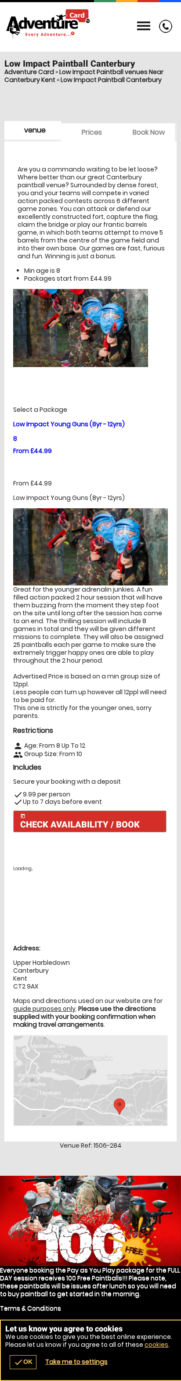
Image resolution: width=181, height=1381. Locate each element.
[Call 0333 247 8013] (163, 30)
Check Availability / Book (80, 822)
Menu (143, 26)
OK (23, 1362)
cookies (156, 1344)
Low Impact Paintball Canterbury (111, 79)
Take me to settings (76, 1361)
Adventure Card (29, 72)
